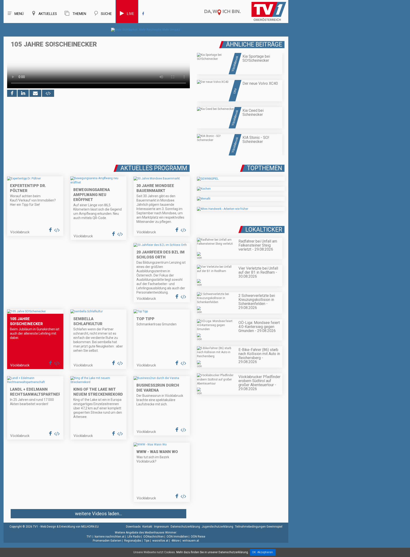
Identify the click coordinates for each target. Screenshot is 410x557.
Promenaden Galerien (107, 540)
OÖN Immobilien (177, 536)
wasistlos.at (160, 540)
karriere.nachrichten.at (110, 536)
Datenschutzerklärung (185, 526)
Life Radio (133, 536)
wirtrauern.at (190, 540)
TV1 (89, 536)
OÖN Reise (198, 536)
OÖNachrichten (153, 536)
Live (130, 14)
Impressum (161, 526)
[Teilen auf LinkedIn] (23, 93)
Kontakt (147, 526)
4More (175, 540)
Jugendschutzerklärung (217, 526)
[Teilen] (35, 93)
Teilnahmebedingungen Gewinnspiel (258, 526)
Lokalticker (263, 229)
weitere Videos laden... (98, 513)
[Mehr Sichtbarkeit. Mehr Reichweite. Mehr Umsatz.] (146, 29)
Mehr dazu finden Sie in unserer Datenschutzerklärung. (212, 552)
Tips (146, 540)
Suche (106, 14)
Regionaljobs (132, 540)
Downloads (133, 526)
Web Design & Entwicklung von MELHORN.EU (69, 526)
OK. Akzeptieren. (263, 552)
